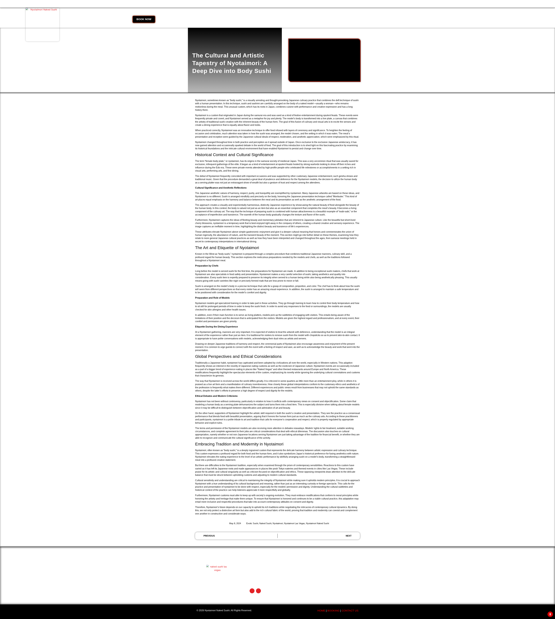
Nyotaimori (278, 523)
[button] (89, 19)
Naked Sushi (265, 523)
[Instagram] (258, 590)
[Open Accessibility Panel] (550, 614)
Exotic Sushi (252, 523)
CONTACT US (350, 610)
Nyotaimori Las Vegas (294, 523)
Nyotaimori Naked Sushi (317, 523)
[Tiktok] (252, 590)
